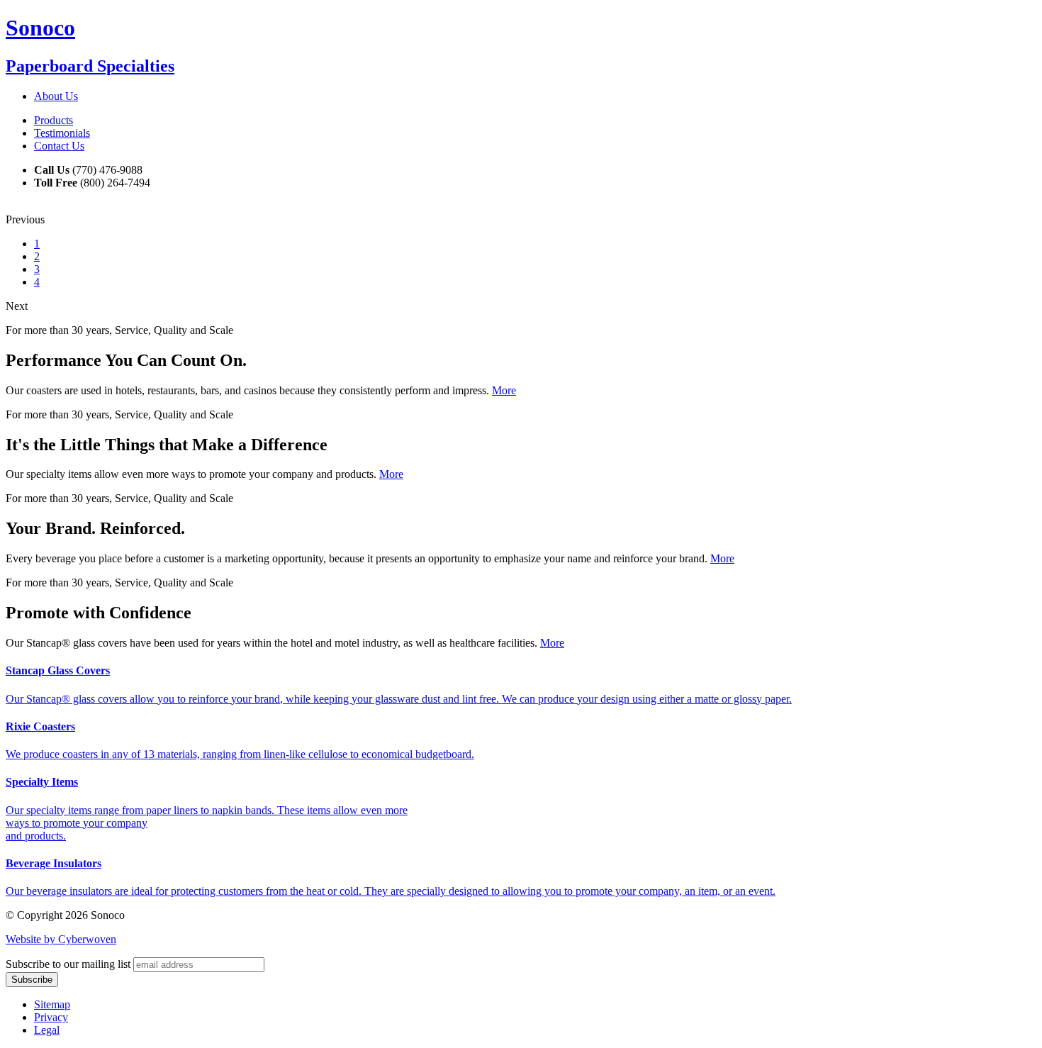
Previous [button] (25, 219)
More (504, 390)
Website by (61, 939)
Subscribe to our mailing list (68, 964)
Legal (47, 1030)
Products (53, 120)
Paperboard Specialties (90, 66)
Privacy (51, 1017)
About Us (56, 96)
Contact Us (59, 146)
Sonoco (40, 27)
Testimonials (62, 133)
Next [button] (17, 306)
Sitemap (52, 1004)
